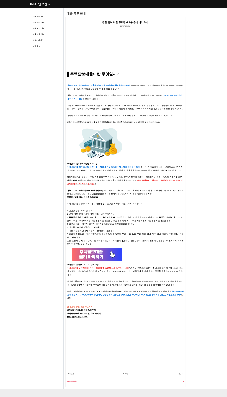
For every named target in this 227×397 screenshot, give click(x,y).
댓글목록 (73, 381)
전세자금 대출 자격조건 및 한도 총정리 (84, 313)
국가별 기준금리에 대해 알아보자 (81, 310)
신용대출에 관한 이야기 (77, 317)
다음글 (179, 374)
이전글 (71, 374)
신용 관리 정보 (39, 28)
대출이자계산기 (39, 40)
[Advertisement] (125, 46)
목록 (126, 374)
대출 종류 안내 (39, 16)
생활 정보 (36, 46)
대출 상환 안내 (39, 34)
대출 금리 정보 (39, 22)
